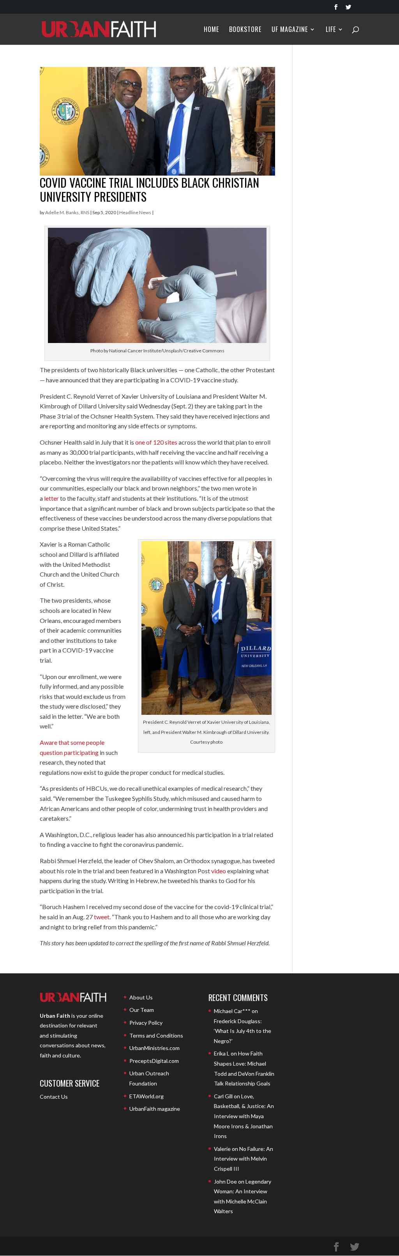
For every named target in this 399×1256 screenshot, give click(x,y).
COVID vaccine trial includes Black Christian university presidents (149, 189)
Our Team (141, 1009)
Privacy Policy (145, 1022)
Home (211, 30)
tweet (101, 916)
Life (331, 30)
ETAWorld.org (146, 1096)
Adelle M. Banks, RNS (67, 212)
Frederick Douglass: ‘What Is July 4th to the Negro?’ (242, 1031)
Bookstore (245, 30)
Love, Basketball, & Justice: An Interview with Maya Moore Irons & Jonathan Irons (244, 1116)
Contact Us (54, 1096)
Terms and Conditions (156, 1035)
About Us (141, 997)
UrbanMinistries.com (154, 1048)
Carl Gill (223, 1096)
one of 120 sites (156, 442)
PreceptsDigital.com (154, 1060)
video (218, 870)
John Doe (225, 1181)
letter (51, 498)
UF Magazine (290, 30)
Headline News (135, 212)
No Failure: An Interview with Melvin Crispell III (243, 1158)
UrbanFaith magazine (154, 1108)
